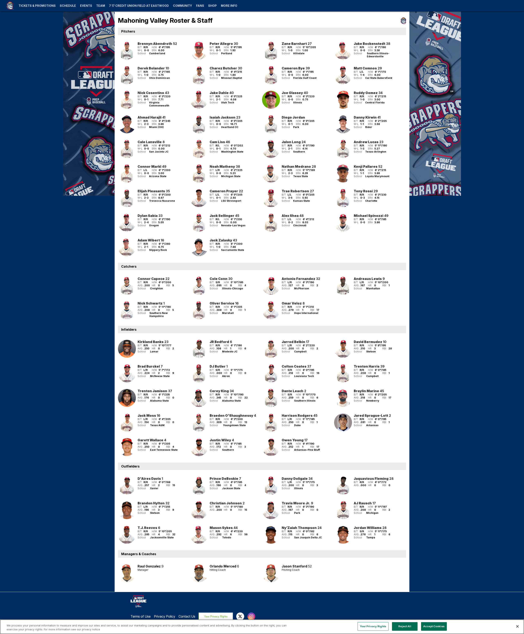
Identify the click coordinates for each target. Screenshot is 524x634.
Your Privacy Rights (216, 616)
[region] (262, 626)
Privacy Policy (164, 616)
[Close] (517, 626)
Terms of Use (141, 616)
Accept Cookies (434, 626)
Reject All (404, 626)
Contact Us (186, 616)
